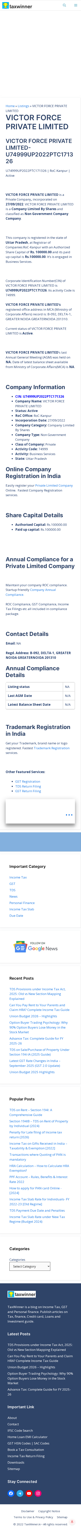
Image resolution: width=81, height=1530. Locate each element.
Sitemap (14, 1469)
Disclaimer (27, 1511)
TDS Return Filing (28, 786)
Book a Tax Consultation (26, 1449)
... (69, 811)
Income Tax (18, 877)
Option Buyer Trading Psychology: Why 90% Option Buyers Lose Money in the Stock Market (38, 1027)
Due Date (16, 915)
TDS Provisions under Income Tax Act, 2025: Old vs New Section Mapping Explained (37, 994)
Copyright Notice (49, 1511)
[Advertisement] (40, 53)
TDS (12, 890)
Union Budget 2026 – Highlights (33, 1016)
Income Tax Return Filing (26, 1456)
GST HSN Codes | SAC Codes (28, 1443)
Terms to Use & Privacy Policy (33, 1517)
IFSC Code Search (20, 1430)
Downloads (16, 1462)
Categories (17, 1259)
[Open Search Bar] (64, 5)
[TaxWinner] (17, 5)
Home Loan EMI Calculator (27, 1437)
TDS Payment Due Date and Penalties (37, 1210)
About (12, 1418)
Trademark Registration (52, 748)
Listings (23, 106)
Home (10, 106)
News (13, 896)
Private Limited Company (54, 485)
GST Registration (27, 781)
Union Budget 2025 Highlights (32, 1072)
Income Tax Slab (21, 909)
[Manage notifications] (72, 1522)
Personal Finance (22, 903)
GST (12, 883)
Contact (13, 1424)
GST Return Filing (28, 791)
